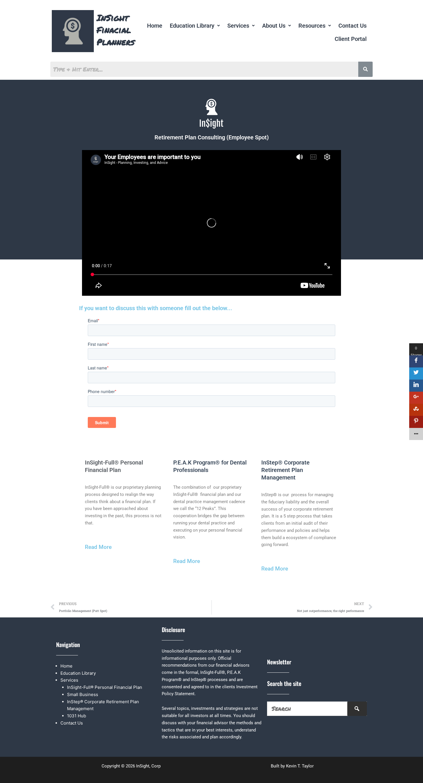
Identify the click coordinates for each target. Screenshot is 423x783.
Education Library (192, 25)
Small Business (82, 694)
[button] (195, 25)
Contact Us (352, 25)
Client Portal (351, 38)
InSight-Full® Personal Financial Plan (104, 687)
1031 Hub (76, 715)
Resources (311, 25)
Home (154, 25)
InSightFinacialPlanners (116, 30)
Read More (98, 547)
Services (238, 25)
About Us (273, 25)
